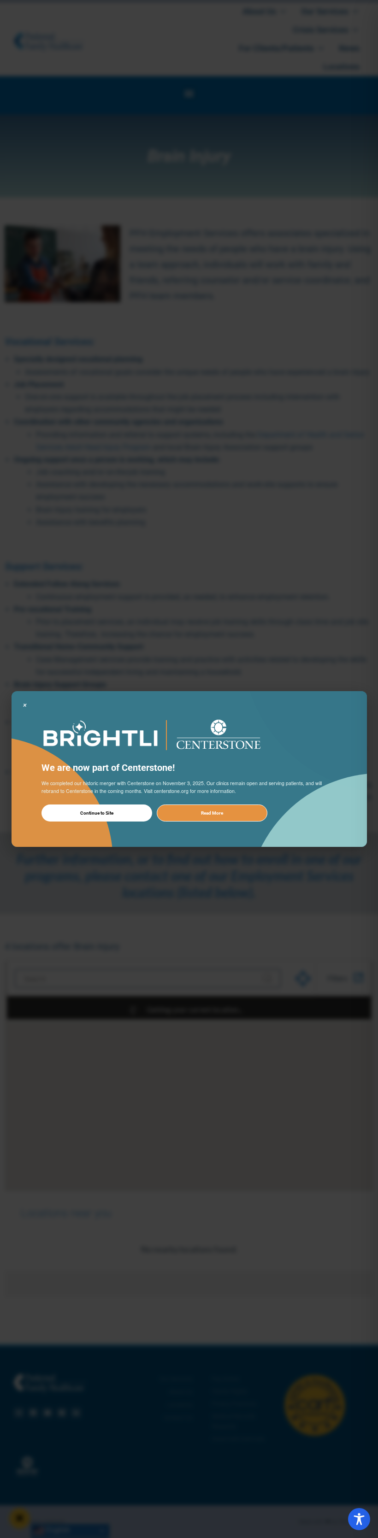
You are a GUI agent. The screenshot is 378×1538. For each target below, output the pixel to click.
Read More (212, 813)
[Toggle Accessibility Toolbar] (359, 1519)
